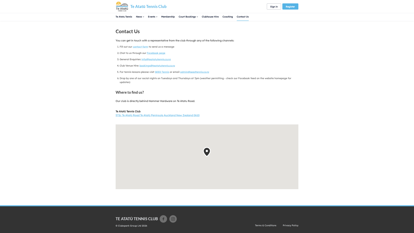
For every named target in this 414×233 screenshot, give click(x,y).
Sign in (274, 6)
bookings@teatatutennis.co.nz (157, 65)
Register (290, 6)
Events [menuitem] (151, 16)
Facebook (163, 219)
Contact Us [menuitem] (243, 16)
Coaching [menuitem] (228, 16)
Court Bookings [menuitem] (187, 16)
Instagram (173, 219)
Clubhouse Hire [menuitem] (210, 16)
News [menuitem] (139, 16)
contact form (140, 46)
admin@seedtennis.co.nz (194, 71)
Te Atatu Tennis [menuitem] (124, 16)
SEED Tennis (162, 71)
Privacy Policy (290, 225)
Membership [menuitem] (168, 16)
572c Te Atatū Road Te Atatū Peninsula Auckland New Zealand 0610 (158, 115)
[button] (207, 152)
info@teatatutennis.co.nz (156, 59)
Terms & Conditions (265, 225)
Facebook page (156, 53)
